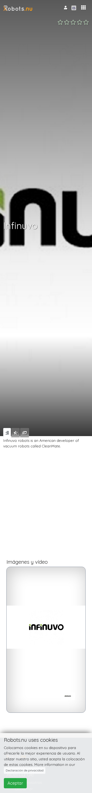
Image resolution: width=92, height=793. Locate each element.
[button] (83, 8)
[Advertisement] (46, 506)
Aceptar (15, 783)
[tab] (7, 432)
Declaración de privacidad (24, 770)
